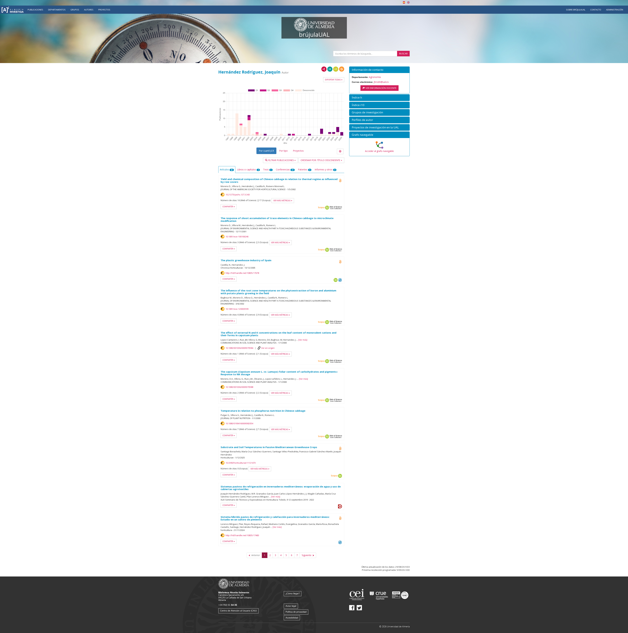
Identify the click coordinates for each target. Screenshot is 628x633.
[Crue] (379, 595)
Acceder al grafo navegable (379, 151)
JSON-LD (329, 69)
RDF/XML (324, 69)
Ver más (303, 339)
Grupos (74, 9)
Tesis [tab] (267, 169)
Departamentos (57, 9)
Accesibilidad (292, 617)
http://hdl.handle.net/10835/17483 (242, 535)
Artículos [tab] (226, 169)
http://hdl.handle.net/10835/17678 (242, 272)
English (408, 2)
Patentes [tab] (304, 169)
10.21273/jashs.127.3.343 (238, 194)
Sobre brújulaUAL (575, 9)
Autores (88, 9)
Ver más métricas (282, 200)
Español (404, 2)
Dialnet (340, 506)
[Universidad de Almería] (233, 583)
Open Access (340, 518)
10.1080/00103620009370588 (239, 387)
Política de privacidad (296, 611)
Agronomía (375, 77)
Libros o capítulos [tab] (248, 169)
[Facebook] (351, 607)
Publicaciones (35, 9)
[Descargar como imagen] (340, 151)
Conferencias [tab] (285, 169)
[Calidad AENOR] (400, 595)
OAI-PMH (340, 280)
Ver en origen (268, 347)
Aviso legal (291, 605)
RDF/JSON (341, 69)
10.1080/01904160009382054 (239, 423)
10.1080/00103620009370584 (239, 347)
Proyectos (104, 9)
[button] (379, 70)
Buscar (403, 53)
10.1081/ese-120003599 (237, 308)
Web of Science (336, 208)
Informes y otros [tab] (325, 169)
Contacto (595, 9)
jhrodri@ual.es (381, 81)
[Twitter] (359, 607)
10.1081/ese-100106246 (237, 236)
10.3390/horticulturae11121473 (241, 462)
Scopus (321, 208)
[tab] (379, 70)
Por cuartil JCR (266, 150)
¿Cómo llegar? (293, 593)
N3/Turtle (335, 69)
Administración (614, 9)
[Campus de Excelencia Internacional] (357, 595)
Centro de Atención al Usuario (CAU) (238, 610)
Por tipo (283, 150)
